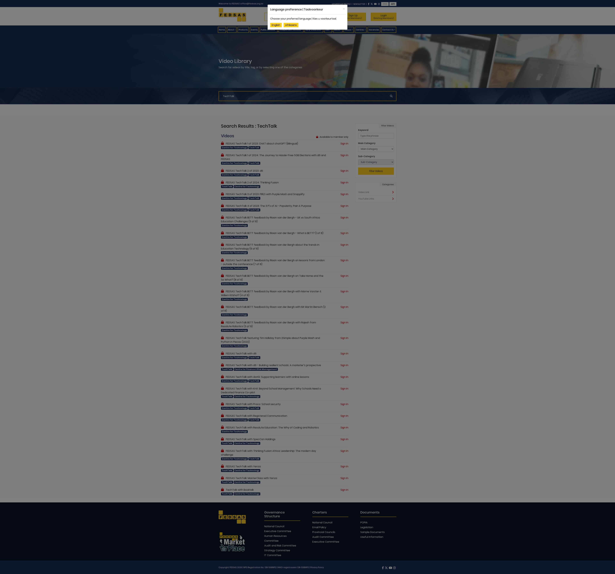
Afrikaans (291, 25)
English (276, 25)
